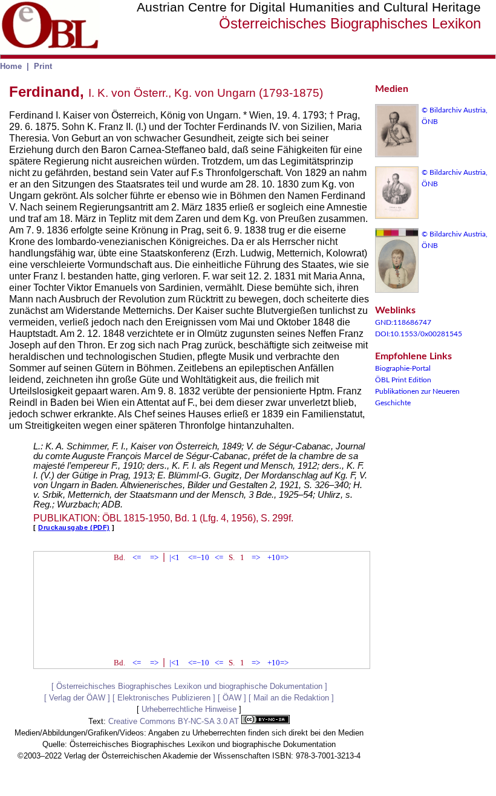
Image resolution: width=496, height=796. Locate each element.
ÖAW (232, 697)
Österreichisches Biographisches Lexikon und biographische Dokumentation (189, 686)
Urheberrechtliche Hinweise (189, 709)
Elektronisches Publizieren (163, 697)
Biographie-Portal (403, 368)
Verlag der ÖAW (77, 697)
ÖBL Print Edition (403, 379)
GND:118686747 (403, 322)
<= (136, 557)
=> (154, 557)
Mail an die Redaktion (291, 697)
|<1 (174, 557)
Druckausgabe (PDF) (74, 527)
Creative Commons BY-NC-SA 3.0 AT (174, 721)
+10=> (278, 557)
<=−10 (198, 557)
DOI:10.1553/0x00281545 (418, 334)
